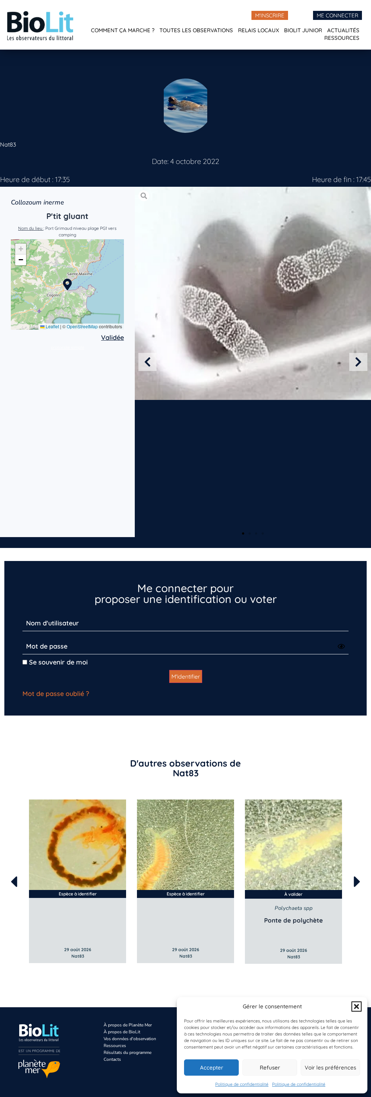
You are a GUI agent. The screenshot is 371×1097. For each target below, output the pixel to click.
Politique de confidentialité (241, 1084)
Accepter (211, 1067)
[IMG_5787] (253, 293)
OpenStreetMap (82, 326)
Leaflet (52, 326)
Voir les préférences (330, 1067)
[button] (356, 1006)
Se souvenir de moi (57, 662)
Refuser (270, 1067)
